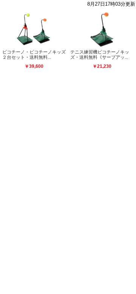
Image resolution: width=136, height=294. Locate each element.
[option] (34, 43)
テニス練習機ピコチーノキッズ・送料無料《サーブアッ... (99, 54)
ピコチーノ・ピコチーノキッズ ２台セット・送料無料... (36, 54)
